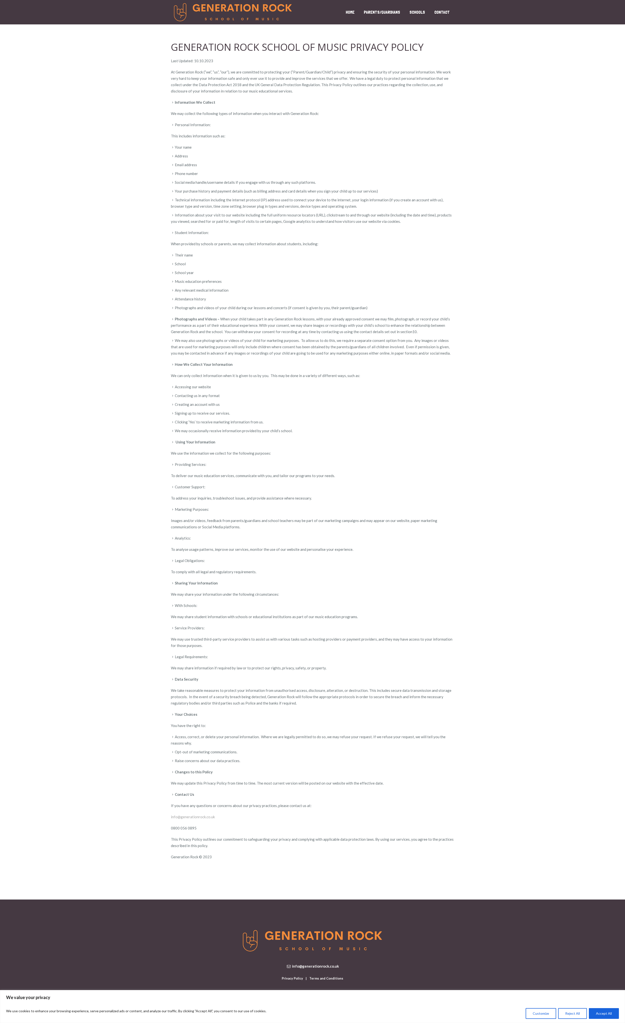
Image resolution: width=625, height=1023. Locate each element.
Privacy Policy (292, 978)
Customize (541, 1013)
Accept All (604, 1013)
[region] (312, 1006)
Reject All (572, 1013)
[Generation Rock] (312, 940)
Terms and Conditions (326, 978)
